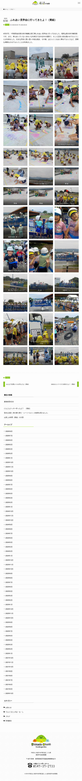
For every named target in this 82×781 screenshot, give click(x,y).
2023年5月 (9, 591)
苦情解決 (9, 721)
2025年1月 (9, 507)
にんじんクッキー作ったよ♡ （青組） (17, 408)
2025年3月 (9, 498)
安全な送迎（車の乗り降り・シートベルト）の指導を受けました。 (26, 413)
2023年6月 (9, 587)
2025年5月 (9, 493)
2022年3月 (9, 644)
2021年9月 (9, 671)
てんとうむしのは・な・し (15, 712)
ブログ (7, 24)
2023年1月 (9, 604)
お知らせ (9, 707)
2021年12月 (9, 658)
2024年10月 (9, 520)
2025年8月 (9, 480)
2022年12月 (9, 609)
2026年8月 (9, 431)
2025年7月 (9, 484)
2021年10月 (9, 667)
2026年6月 (9, 440)
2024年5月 (9, 542)
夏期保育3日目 (9, 401)
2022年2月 (9, 649)
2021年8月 (9, 675)
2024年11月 (9, 516)
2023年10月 (9, 569)
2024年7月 (9, 533)
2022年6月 (9, 636)
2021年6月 (9, 684)
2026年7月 (9, 436)
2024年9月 (9, 524)
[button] (79, 3)
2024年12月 (9, 511)
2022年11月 (9, 613)
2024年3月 (9, 547)
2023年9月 (9, 573)
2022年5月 (9, 640)
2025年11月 (9, 467)
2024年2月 (9, 551)
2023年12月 (9, 560)
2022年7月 (9, 631)
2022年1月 (9, 653)
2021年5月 (9, 689)
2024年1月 (9, 556)
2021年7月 (9, 680)
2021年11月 (9, 662)
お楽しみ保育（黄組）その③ (14, 417)
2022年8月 (9, 627)
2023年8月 (9, 578)
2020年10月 (9, 693)
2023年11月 (9, 564)
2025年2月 (9, 502)
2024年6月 (9, 538)
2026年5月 (9, 444)
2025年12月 (9, 462)
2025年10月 (9, 471)
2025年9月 (9, 476)
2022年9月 (9, 622)
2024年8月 (9, 529)
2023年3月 (9, 595)
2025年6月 (9, 489)
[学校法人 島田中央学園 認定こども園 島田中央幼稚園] (41, 3)
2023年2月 (9, 600)
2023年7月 (9, 582)
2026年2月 (9, 453)
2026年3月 (9, 449)
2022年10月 (9, 618)
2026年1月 (9, 458)
